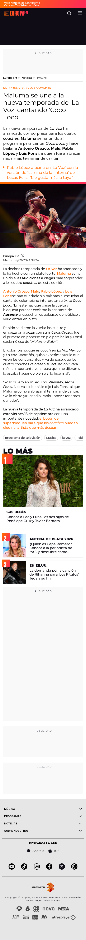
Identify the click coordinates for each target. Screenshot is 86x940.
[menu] (80, 12)
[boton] (62, 809)
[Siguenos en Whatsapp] (74, 868)
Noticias (27, 77)
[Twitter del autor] (22, 256)
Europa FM (10, 77)
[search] (69, 13)
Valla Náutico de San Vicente (22, 2)
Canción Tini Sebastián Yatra (21, 5)
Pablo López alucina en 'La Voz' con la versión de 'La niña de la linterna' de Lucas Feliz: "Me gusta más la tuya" (42, 172)
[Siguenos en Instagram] (37, 868)
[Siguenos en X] (62, 868)
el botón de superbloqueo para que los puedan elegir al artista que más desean (40, 423)
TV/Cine (42, 77)
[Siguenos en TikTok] (24, 868)
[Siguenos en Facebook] (49, 868)
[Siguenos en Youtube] (12, 868)
